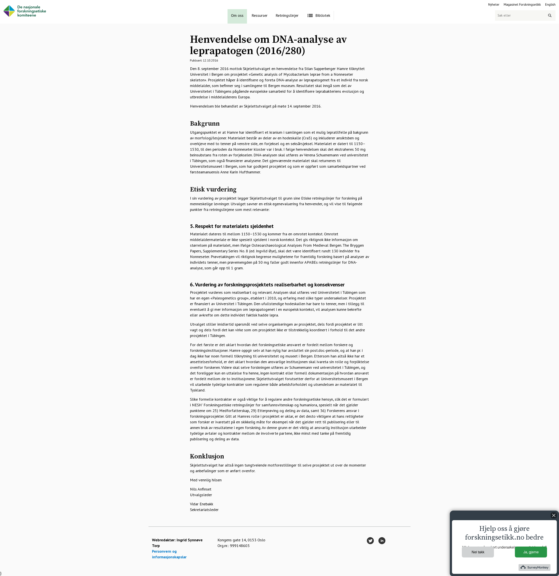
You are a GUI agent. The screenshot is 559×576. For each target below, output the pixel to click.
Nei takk (478, 551)
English (550, 4)
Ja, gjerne (531, 551)
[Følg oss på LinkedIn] (381, 541)
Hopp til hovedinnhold (19, 2)
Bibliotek (322, 15)
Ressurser (259, 15)
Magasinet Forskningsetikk (522, 4)
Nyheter (493, 4)
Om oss (237, 15)
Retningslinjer (287, 15)
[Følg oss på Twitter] (370, 541)
